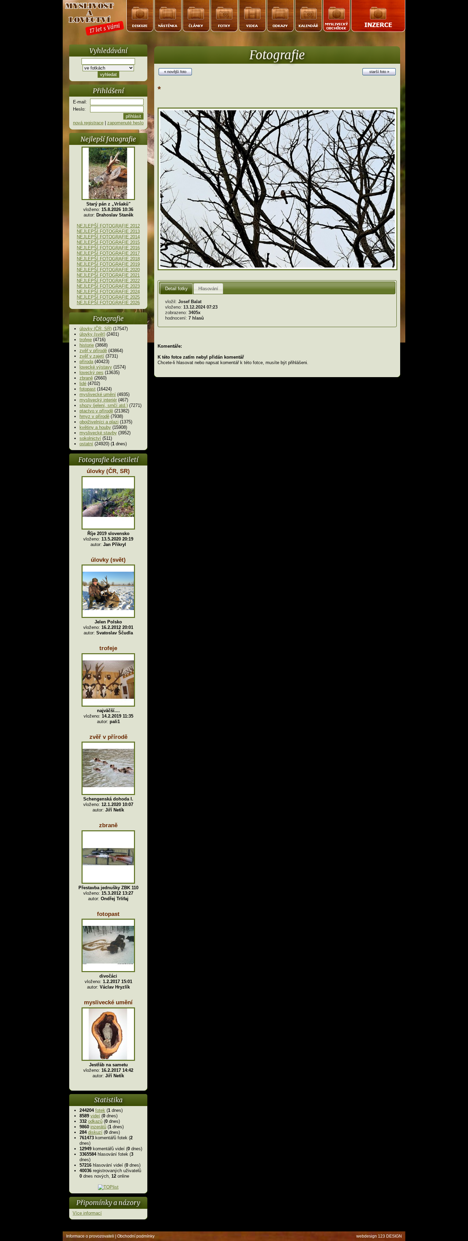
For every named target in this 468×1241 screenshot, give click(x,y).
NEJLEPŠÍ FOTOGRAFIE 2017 (108, 253)
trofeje (85, 339)
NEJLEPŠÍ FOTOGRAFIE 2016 (108, 247)
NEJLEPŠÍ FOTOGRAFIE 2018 (108, 258)
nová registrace (88, 122)
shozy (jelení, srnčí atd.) (103, 405)
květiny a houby (95, 427)
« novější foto (175, 72)
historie (86, 345)
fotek (100, 1110)
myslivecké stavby (98, 432)
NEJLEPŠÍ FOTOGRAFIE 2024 (108, 291)
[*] (277, 268)
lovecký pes (91, 372)
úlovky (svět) (92, 334)
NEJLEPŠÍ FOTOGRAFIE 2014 (108, 236)
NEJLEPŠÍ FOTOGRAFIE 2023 (108, 286)
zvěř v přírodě (93, 350)
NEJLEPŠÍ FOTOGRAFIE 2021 (108, 275)
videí (95, 1115)
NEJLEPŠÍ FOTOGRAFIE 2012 (108, 225)
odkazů (95, 1121)
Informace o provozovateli (90, 1236)
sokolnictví (90, 438)
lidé (82, 383)
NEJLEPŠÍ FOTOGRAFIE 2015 (108, 242)
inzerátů (98, 1126)
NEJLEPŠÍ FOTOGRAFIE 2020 (108, 269)
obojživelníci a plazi (99, 421)
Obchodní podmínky (136, 1236)
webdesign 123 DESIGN (379, 1236)
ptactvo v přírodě (96, 410)
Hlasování (208, 288)
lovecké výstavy (95, 367)
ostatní (86, 443)
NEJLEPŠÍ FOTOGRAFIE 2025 (108, 297)
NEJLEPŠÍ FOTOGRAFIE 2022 (108, 280)
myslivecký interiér (98, 399)
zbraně (86, 378)
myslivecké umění (97, 394)
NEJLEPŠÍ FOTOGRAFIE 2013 (108, 231)
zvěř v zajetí (91, 356)
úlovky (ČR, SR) (95, 328)
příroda (86, 361)
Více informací (87, 1213)
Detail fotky (176, 288)
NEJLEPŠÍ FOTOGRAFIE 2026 (108, 302)
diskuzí (95, 1132)
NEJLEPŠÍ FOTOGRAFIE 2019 (108, 264)
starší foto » (379, 72)
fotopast (87, 389)
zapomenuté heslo (125, 122)
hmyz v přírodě (94, 416)
